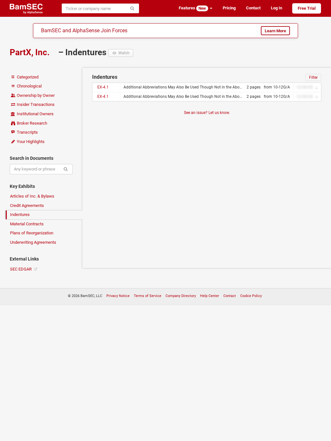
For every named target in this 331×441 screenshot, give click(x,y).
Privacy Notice (118, 296)
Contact (253, 7)
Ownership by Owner (35, 95)
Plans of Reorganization (31, 233)
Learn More (275, 30)
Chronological (29, 86)
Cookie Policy (251, 296)
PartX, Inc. (31, 52)
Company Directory (181, 296)
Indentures (20, 214)
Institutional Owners (35, 113)
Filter (313, 77)
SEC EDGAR (21, 269)
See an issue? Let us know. (207, 112)
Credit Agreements (27, 205)
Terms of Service (147, 296)
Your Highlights (30, 141)
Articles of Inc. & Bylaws (32, 196)
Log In (276, 7)
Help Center (209, 296)
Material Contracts (27, 223)
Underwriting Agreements (33, 242)
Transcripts (27, 132)
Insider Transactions (35, 104)
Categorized (27, 77)
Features (192, 8)
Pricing (229, 7)
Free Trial (306, 8)
